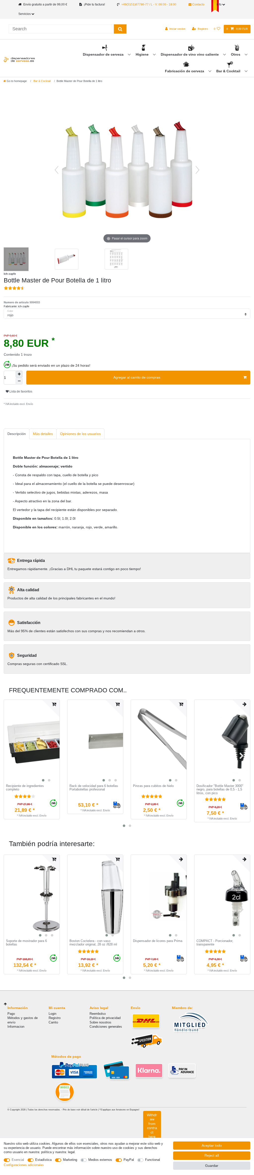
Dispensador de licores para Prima (157, 941)
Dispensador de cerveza (104, 54)
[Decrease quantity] (19, 381)
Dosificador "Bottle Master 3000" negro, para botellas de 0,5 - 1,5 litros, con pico (219, 789)
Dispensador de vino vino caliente (190, 54)
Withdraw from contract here (152, 1126)
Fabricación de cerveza (185, 71)
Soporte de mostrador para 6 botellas (26, 942)
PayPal (129, 1160)
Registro (55, 1018)
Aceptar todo (212, 1145)
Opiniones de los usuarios (80, 434)
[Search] (120, 29)
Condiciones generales (106, 1026)
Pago (11, 1014)
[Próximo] (197, 170)
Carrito (53, 1022)
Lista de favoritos (20, 391)
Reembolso (98, 1014)
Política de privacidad (105, 1018)
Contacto (197, 4)
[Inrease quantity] (19, 374)
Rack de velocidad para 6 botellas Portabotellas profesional (93, 787)
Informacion (15, 1026)
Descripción (16, 434)
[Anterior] (57, 170)
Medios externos (100, 1160)
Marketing (70, 1160)
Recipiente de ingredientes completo (25, 787)
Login (52, 1014)
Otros (236, 54)
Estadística (43, 1160)
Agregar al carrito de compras (136, 377)
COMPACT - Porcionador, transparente (214, 942)
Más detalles (43, 434)
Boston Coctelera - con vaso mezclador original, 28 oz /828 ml (93, 942)
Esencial (18, 1160)
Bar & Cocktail (228, 71)
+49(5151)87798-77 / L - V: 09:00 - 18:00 (148, 4)
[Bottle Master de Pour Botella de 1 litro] (16, 259)
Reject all (211, 1155)
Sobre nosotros (100, 1022)
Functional (152, 1160)
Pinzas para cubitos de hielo (153, 786)
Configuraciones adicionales (24, 1165)
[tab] (17, 434)
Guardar (211, 1166)
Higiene (143, 54)
